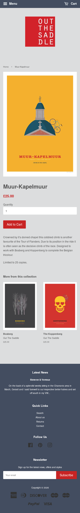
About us (40, 417)
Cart (73, 3)
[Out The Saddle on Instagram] (49, 446)
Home (6, 66)
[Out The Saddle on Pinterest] (40, 446)
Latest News (40, 372)
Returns (40, 421)
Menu (12, 3)
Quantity (8, 204)
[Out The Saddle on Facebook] (30, 446)
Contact (40, 425)
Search (40, 413)
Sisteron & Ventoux (40, 379)
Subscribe (66, 475)
